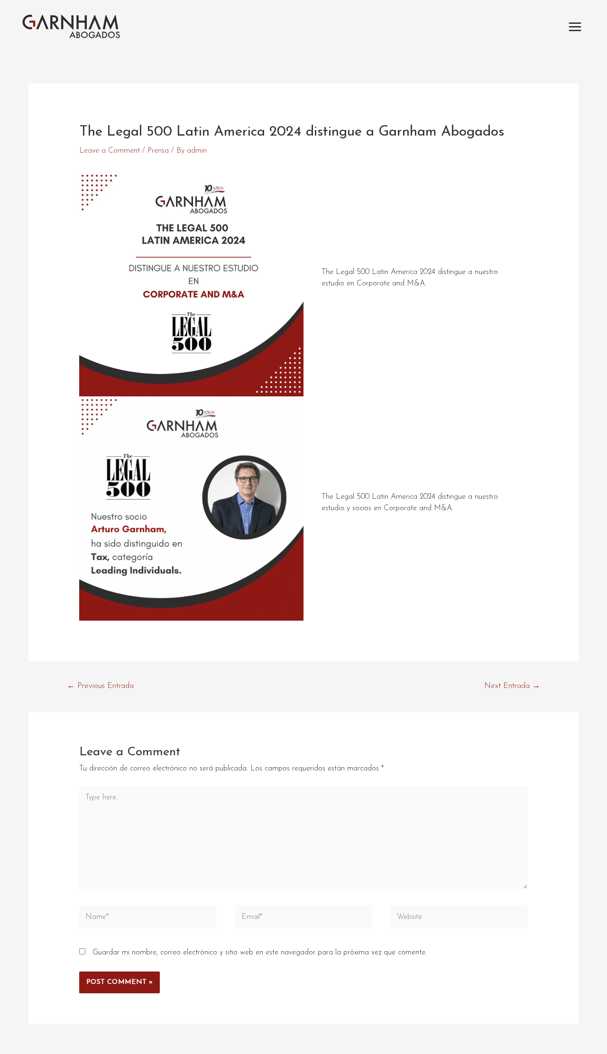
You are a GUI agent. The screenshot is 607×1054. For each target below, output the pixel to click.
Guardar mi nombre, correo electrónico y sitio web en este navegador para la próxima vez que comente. (259, 952)
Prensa (158, 151)
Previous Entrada (100, 686)
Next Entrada (512, 686)
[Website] (459, 919)
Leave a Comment (109, 151)
